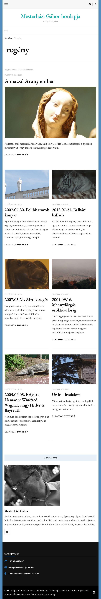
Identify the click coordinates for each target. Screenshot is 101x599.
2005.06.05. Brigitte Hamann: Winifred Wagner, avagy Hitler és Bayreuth (25, 402)
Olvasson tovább (15, 155)
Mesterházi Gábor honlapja (50, 16)
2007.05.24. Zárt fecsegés (26, 299)
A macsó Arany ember (29, 81)
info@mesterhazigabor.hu (21, 567)
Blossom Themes (12, 594)
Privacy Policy (48, 594)
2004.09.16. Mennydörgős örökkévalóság (64, 305)
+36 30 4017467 (16, 561)
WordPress (36, 594)
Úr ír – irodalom (66, 394)
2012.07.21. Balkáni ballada (69, 212)
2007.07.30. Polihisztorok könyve (27, 212)
